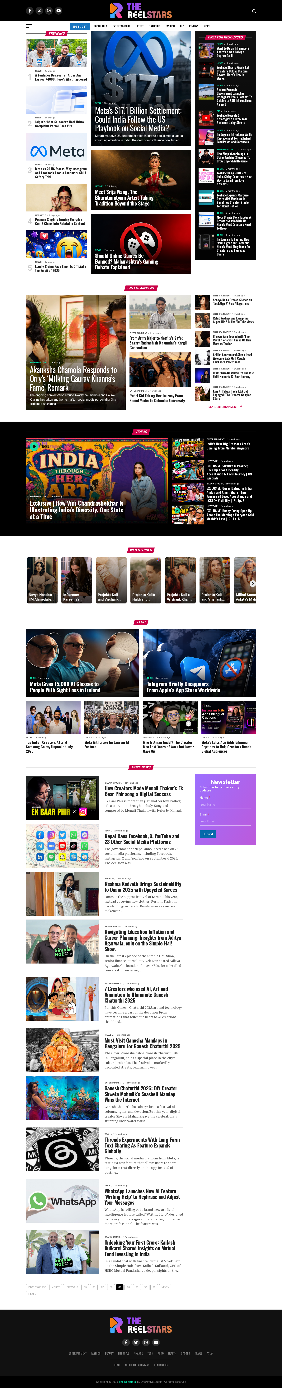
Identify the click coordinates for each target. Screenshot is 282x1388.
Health (172, 1353)
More (207, 26)
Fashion (170, 26)
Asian (210, 1353)
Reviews (193, 26)
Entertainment (121, 26)
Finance (138, 1353)
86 (93, 1287)
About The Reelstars (137, 1365)
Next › (165, 1287)
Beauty (109, 1353)
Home (117, 1365)
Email (204, 814)
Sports (185, 1353)
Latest (140, 26)
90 (128, 1287)
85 (85, 1287)
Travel (198, 1353)
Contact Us (161, 1365)
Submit (208, 834)
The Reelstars (127, 1382)
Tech (150, 1353)
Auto (161, 1353)
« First (56, 1287)
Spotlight (80, 26)
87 (102, 1287)
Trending (154, 26)
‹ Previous (72, 1287)
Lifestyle (123, 1353)
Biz (182, 26)
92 (145, 1287)
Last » (32, 1294)
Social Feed (100, 26)
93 (154, 1287)
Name (205, 798)
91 (137, 1287)
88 (111, 1287)
